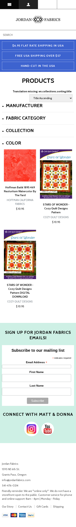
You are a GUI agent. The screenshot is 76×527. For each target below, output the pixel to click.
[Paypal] (31, 514)
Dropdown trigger (28, 4)
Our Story (7, 506)
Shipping (58, 506)
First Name (36, 372)
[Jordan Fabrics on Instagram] (30, 428)
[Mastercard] (14, 514)
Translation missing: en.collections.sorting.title (42, 91)
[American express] (22, 514)
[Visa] (5, 514)
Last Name (37, 385)
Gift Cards (42, 506)
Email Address (36, 362)
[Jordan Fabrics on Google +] (46, 428)
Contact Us (25, 506)
